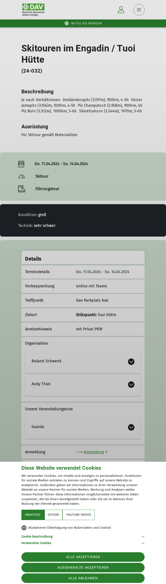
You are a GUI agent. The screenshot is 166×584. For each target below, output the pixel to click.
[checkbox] (83, 528)
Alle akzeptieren (83, 557)
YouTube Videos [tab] (78, 515)
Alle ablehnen (83, 578)
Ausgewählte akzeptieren (83, 568)
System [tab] (53, 515)
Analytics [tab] (32, 515)
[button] (83, 536)
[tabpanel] (83, 535)
